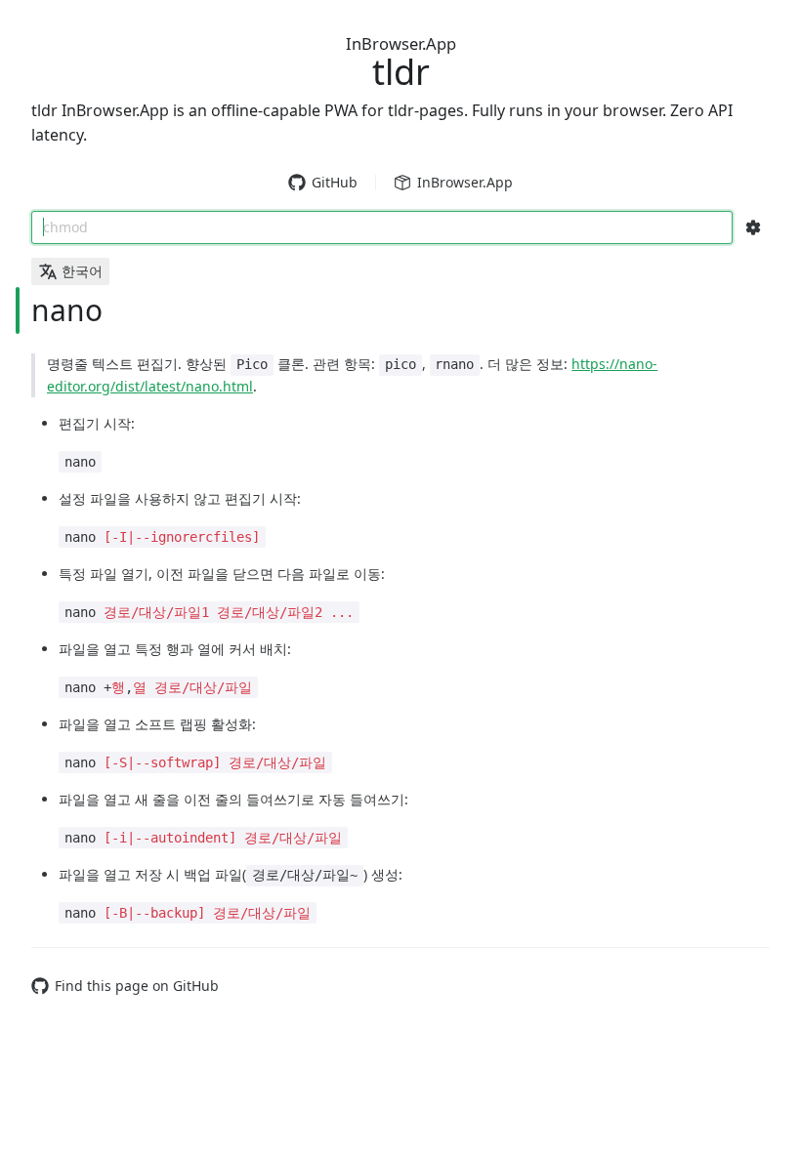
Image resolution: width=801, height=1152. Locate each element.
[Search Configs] (753, 227)
